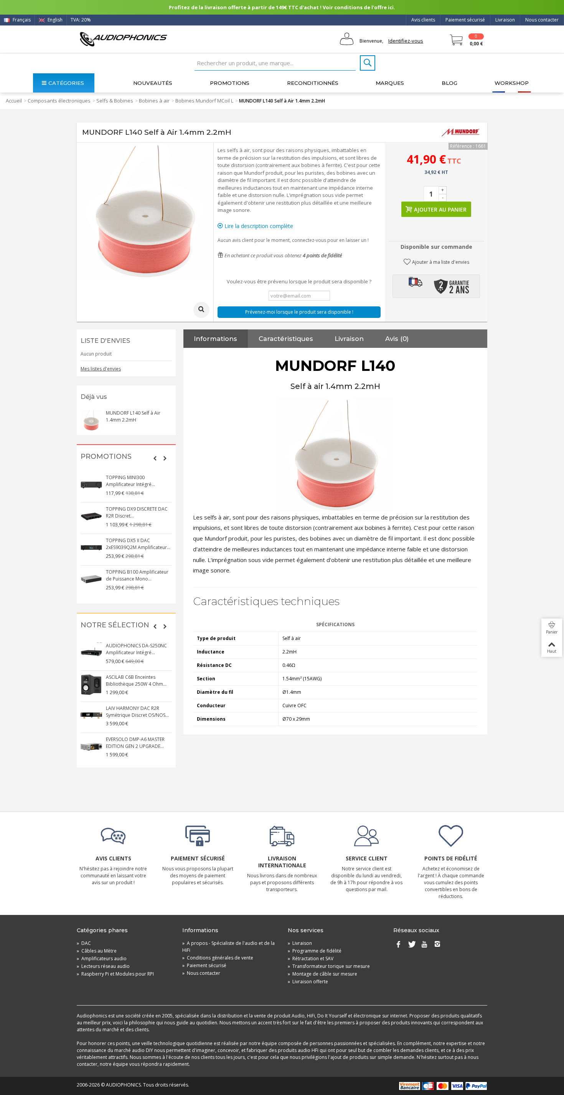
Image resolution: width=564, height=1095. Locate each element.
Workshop (512, 83)
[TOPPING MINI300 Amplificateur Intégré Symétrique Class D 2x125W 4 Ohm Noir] (91, 485)
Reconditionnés (312, 83)
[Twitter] (411, 945)
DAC (84, 943)
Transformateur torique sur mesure (329, 966)
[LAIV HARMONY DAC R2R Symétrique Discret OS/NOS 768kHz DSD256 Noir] (91, 715)
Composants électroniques (59, 100)
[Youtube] (424, 945)
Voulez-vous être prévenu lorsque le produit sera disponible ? (299, 281)
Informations (215, 338)
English (54, 20)
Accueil (14, 100)
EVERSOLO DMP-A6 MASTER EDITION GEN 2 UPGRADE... (135, 742)
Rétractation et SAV (310, 958)
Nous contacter (542, 20)
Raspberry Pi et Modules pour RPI (115, 974)
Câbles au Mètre (97, 951)
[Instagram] (437, 945)
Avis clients (423, 20)
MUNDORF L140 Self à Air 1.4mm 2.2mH (133, 416)
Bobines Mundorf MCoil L (204, 100)
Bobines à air (154, 100)
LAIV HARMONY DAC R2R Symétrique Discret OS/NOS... (137, 711)
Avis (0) (397, 338)
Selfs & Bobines (114, 100)
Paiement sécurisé (465, 20)
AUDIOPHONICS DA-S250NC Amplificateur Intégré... (136, 649)
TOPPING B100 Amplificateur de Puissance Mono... (137, 575)
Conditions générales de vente (217, 957)
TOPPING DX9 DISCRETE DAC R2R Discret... (137, 512)
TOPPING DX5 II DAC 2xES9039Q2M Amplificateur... (138, 544)
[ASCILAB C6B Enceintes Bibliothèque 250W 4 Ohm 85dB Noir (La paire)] (91, 684)
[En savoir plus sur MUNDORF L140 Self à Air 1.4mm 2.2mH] (91, 420)
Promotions (229, 83)
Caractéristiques (286, 338)
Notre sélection (115, 625)
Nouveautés (152, 83)
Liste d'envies (105, 340)
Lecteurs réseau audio (103, 966)
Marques (390, 83)
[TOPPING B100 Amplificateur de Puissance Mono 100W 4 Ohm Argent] (91, 579)
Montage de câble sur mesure (322, 974)
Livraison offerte (308, 981)
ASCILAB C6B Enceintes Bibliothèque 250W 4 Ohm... (136, 680)
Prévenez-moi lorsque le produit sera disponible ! (299, 312)
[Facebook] (398, 945)
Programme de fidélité (314, 951)
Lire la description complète (258, 226)
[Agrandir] (201, 310)
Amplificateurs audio (102, 958)
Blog (449, 83)
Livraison (505, 20)
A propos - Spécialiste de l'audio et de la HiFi (228, 946)
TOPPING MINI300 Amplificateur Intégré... (130, 481)
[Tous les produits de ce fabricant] (460, 132)
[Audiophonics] (123, 39)
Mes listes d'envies (101, 369)
